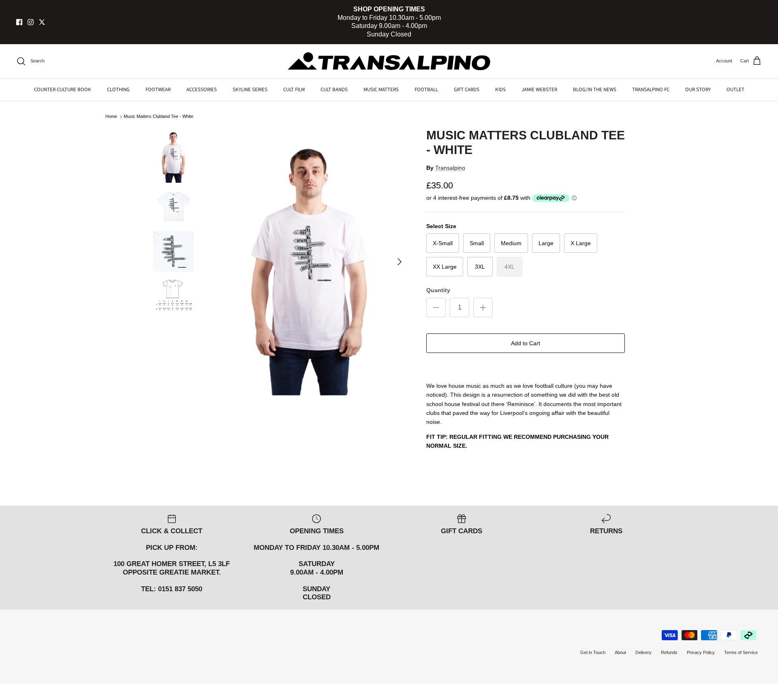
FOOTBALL (426, 89)
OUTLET (735, 89)
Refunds (669, 652)
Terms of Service (741, 652)
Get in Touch (592, 652)
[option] (309, 261)
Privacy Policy (701, 652)
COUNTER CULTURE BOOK (62, 89)
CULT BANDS (334, 89)
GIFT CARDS (466, 89)
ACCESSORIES (201, 89)
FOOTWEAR (158, 89)
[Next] (399, 262)
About (620, 652)
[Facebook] (19, 22)
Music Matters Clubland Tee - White (158, 116)
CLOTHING (118, 89)
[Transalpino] (389, 61)
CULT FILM (294, 89)
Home (111, 116)
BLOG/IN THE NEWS (594, 89)
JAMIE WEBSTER (539, 89)
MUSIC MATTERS (381, 89)
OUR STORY (698, 89)
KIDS (500, 89)
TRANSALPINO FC (650, 89)
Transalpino (450, 168)
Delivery (643, 652)
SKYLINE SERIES (250, 89)
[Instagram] (31, 22)
